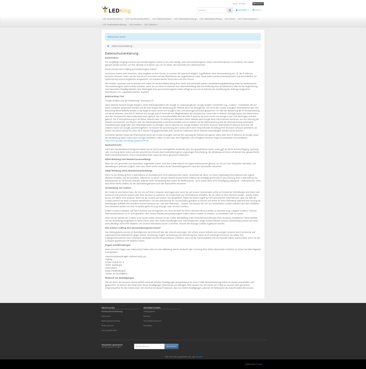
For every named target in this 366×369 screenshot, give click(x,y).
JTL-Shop (258, 364)
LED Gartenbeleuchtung (185, 18)
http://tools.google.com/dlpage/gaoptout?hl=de (127, 140)
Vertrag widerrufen (109, 330)
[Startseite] (108, 46)
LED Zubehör (150, 24)
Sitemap (146, 316)
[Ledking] (127, 9)
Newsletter (147, 325)
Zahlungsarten (149, 311)
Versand (199, 357)
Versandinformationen (152, 321)
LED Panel (229, 18)
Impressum (106, 316)
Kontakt (242, 3)
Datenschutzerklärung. (112, 311)
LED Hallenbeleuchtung (210, 18)
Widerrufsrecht (108, 325)
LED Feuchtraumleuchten (137, 18)
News (235, 3)
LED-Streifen (135, 24)
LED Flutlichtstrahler (161, 18)
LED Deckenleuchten (112, 18)
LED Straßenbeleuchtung (114, 24)
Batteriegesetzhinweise (111, 321)
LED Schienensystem (247, 18)
